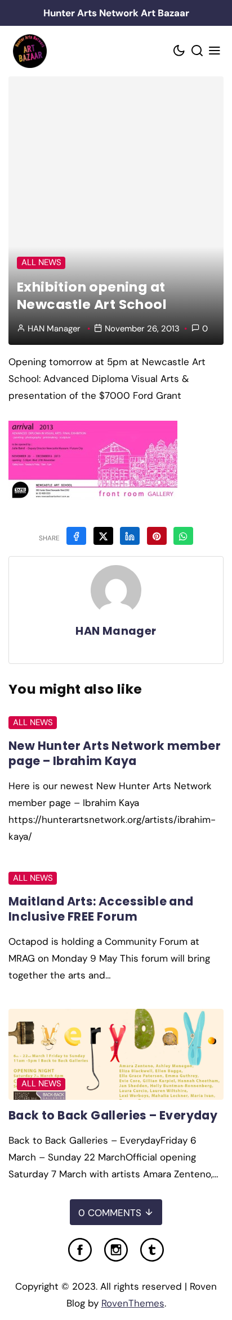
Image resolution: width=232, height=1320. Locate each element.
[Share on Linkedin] (130, 536)
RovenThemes (132, 1303)
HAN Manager (54, 328)
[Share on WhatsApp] (183, 536)
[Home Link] (29, 51)
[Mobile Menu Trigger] (215, 51)
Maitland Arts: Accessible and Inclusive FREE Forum (101, 909)
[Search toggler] (197, 51)
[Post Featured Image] (116, 1054)
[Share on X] (103, 536)
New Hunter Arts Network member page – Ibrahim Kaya (114, 753)
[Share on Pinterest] (157, 536)
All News (41, 262)
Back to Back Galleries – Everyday (112, 1115)
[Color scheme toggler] (180, 51)
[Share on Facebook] (76, 536)
